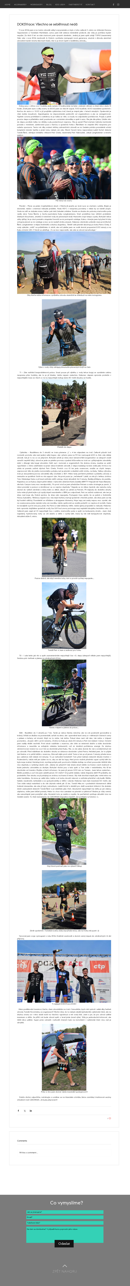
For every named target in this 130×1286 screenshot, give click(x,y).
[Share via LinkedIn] (31, 1110)
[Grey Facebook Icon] (113, 4)
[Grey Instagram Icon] (118, 4)
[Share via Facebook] (18, 1110)
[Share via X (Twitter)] (24, 1110)
